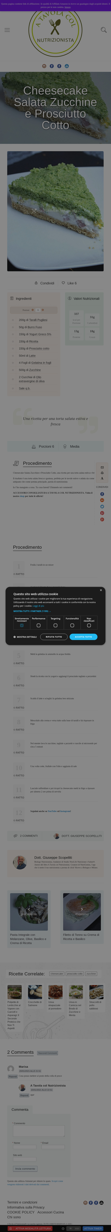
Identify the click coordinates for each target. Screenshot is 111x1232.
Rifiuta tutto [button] (54, 636)
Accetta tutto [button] (83, 636)
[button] (55, 611)
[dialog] (55, 616)
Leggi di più (38, 605)
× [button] (101, 590)
